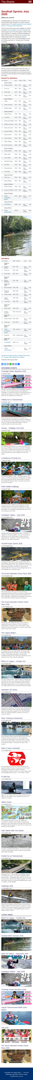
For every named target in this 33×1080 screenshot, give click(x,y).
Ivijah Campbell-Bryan (7, 197)
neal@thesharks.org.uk (16, 1076)
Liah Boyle (7, 204)
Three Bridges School (14, 30)
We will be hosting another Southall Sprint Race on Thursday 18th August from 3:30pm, (15, 356)
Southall (24, 30)
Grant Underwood (7, 211)
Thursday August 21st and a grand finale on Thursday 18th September (16, 25)
